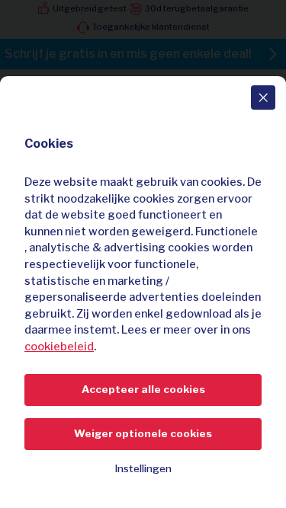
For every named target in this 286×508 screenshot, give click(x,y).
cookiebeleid (59, 346)
